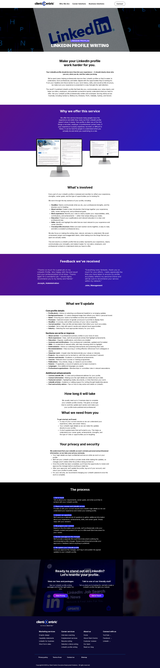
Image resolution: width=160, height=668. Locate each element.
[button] (64, 3)
